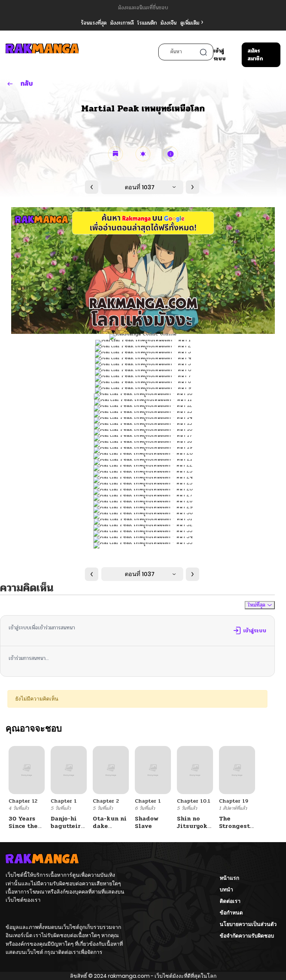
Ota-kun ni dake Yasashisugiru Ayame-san (115, 829)
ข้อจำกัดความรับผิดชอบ (247, 935)
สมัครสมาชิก (255, 55)
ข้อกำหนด (231, 912)
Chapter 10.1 (193, 801)
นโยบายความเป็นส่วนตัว (248, 924)
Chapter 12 (23, 801)
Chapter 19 (233, 801)
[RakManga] (42, 52)
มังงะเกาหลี (122, 23)
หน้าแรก (229, 878)
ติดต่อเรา (230, 901)
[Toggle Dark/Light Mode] (143, 153)
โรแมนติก (147, 23)
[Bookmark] (115, 153)
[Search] (203, 52)
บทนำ (226, 889)
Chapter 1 (64, 801)
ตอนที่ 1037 (140, 187)
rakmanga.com (129, 976)
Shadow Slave (147, 822)
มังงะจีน (169, 23)
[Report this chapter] (170, 153)
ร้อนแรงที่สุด (94, 23)
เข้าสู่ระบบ (219, 55)
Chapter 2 (106, 801)
